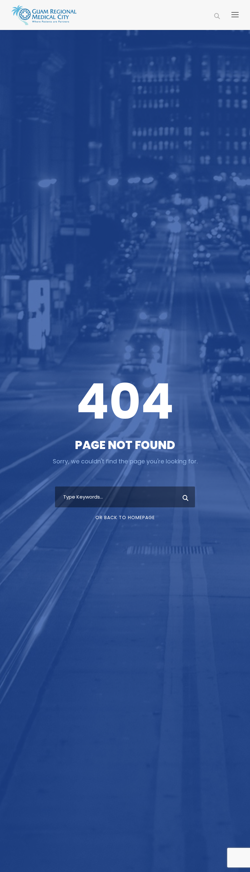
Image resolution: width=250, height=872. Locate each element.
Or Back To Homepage (125, 517)
